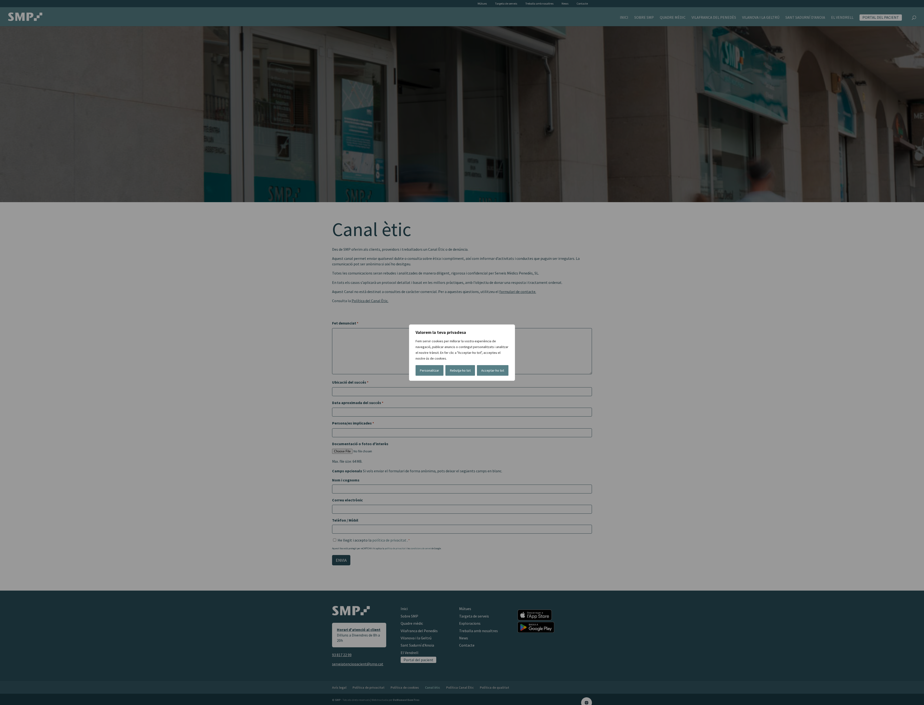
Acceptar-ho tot (492, 370)
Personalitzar (429, 370)
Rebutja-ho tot (460, 370)
